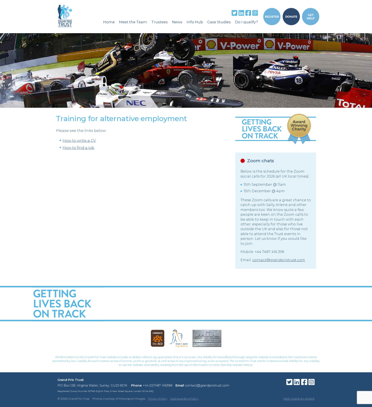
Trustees (159, 22)
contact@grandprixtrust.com (278, 260)
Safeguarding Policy (184, 398)
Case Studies (219, 22)
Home (109, 22)
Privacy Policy (157, 398)
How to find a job (78, 147)
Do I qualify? (246, 22)
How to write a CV (79, 140)
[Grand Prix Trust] (64, 31)
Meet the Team (133, 22)
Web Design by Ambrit (299, 398)
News (177, 22)
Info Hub (195, 22)
